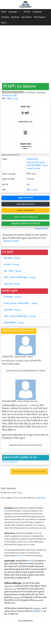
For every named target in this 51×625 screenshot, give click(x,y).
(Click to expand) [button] (9, 462)
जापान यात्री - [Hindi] (12, 284)
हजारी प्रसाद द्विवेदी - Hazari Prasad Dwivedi (37, 167)
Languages (12, 11)
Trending (5, 17)
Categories (37, 11)
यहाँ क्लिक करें (38, 611)
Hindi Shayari (39, 17)
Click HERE (21, 555)
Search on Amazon (25, 210)
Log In (3, 22)
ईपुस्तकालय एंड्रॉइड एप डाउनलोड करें (25, 223)
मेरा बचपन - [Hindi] (11, 264)
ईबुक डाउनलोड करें (25, 198)
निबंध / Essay (12, 98)
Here (6, 511)
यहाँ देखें (31, 561)
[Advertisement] (25, 52)
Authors (27, 11)
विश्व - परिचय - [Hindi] (12, 271)
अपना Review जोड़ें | (10, 95)
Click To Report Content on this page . (29, 471)
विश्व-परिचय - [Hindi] (12, 258)
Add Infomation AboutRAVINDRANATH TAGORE (25, 370)
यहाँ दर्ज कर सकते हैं (10, 241)
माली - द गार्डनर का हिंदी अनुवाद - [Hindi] (20, 277)
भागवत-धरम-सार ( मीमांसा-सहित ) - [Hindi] (21, 303)
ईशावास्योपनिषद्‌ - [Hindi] (14, 323)
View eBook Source (25, 204)
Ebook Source (41, 228)
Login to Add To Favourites (25, 217)
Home (3, 11)
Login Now (41, 498)
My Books (15, 17)
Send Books (26, 17)
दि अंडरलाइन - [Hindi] (12, 297)
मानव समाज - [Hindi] (12, 310)
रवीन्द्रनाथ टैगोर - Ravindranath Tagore (36, 161)
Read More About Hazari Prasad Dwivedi (25, 445)
